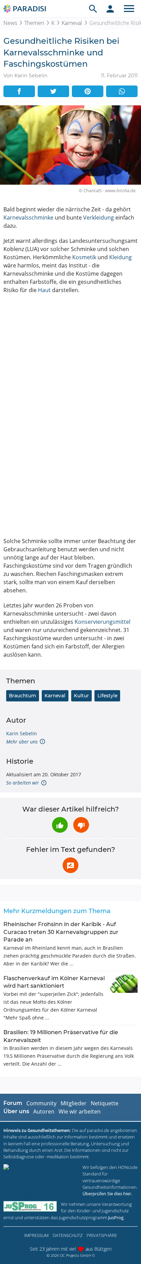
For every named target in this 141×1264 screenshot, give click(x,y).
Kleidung (120, 257)
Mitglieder (74, 1103)
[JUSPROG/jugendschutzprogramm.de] (30, 1206)
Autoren (43, 1111)
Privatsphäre (102, 1235)
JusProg (116, 1217)
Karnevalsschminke (28, 217)
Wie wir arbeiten (80, 1111)
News (10, 23)
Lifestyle (107, 695)
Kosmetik (84, 257)
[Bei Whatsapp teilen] (122, 91)
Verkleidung (98, 217)
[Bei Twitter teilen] (53, 91)
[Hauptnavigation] (129, 8)
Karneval (72, 23)
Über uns (16, 1111)
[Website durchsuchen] (93, 8)
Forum (12, 1103)
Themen (34, 23)
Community (41, 1103)
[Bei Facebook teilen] (19, 91)
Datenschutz (67, 1235)
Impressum (36, 1235)
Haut (44, 290)
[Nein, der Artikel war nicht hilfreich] (81, 825)
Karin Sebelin (21, 733)
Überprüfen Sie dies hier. (107, 1193)
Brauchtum (22, 695)
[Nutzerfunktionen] (110, 8)
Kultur (81, 695)
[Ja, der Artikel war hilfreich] (60, 825)
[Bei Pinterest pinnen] (87, 91)
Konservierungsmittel (102, 622)
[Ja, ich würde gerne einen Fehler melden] (70, 865)
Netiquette (104, 1103)
